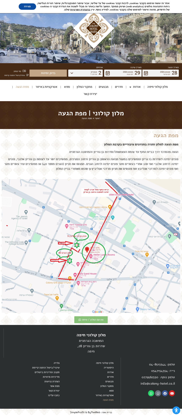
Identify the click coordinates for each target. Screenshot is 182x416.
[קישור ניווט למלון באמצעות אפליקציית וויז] (158, 393)
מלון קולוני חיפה (157, 87)
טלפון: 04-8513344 (162, 364)
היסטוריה (109, 367)
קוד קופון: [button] (17, 71)
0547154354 (159, 371)
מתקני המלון (84, 87)
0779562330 (150, 377)
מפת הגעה (22, 87)
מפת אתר (55, 386)
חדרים (119, 87)
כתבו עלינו (54, 395)
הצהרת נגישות (52, 381)
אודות (137, 87)
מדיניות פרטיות (51, 377)
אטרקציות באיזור (46, 87)
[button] (160, 73)
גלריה (57, 363)
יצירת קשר (90, 94)
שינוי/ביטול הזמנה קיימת (46, 367)
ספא (67, 87)
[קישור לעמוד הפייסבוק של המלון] (165, 393)
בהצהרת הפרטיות (80, 9)
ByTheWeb (94, 412)
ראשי (97, 118)
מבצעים (103, 87)
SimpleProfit (77, 412)
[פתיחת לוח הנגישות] (176, 410)
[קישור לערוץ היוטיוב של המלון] (172, 393)
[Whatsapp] (151, 393)
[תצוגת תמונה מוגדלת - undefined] (91, 246)
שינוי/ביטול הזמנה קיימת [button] (14, 75)
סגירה (27, 6)
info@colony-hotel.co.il (158, 383)
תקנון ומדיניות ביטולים (47, 372)
